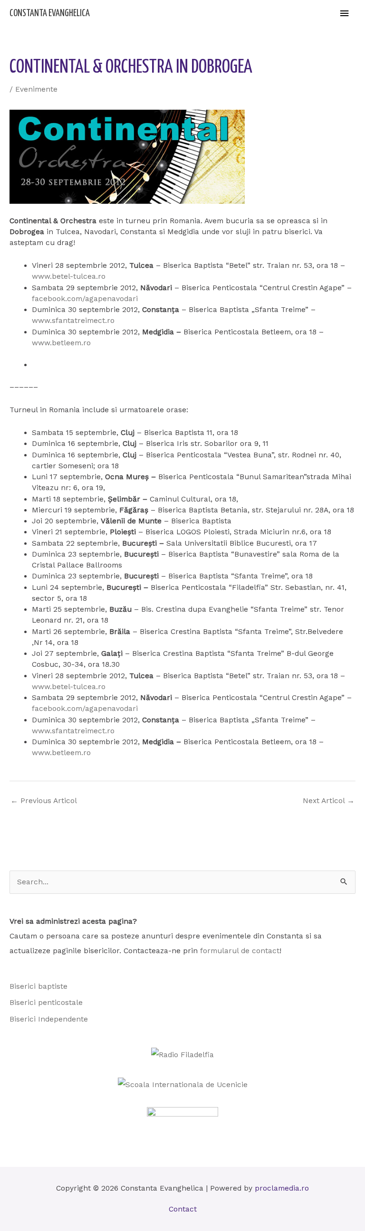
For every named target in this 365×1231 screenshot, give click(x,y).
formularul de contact (239, 951)
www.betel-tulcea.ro (69, 276)
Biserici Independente (49, 1019)
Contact (183, 1209)
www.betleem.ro (61, 343)
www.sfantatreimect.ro (73, 320)
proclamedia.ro (282, 1188)
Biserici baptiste (38, 986)
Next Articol (329, 800)
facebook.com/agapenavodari (85, 298)
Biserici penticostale (46, 1002)
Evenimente (36, 89)
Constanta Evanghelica (50, 13)
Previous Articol (43, 800)
